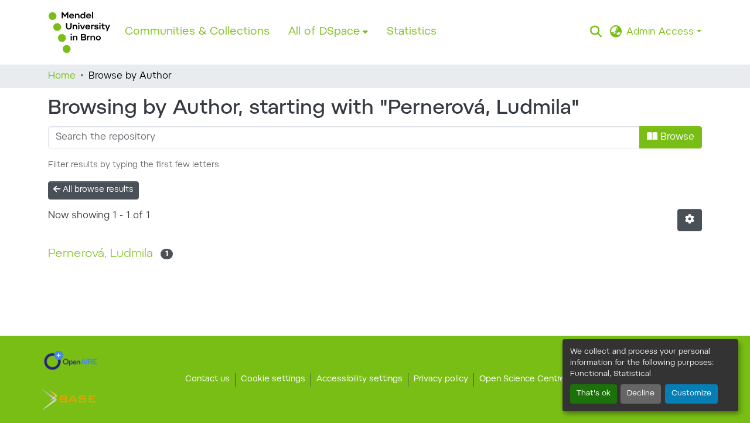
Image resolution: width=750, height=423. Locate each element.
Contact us (207, 379)
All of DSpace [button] (324, 32)
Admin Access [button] (661, 32)
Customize (691, 393)
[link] (70, 360)
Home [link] (62, 76)
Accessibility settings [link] (359, 379)
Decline (640, 393)
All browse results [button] (97, 190)
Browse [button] (675, 137)
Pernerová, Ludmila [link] (100, 254)
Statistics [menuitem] (412, 32)
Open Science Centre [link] (522, 379)
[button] (79, 32)
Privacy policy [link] (441, 379)
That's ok (594, 393)
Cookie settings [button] (273, 379)
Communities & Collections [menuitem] (197, 32)
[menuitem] (328, 32)
